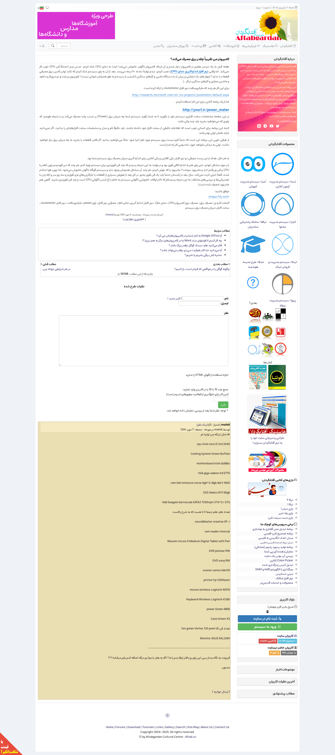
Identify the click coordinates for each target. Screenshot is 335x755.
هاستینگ (269, 46)
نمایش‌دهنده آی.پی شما (278, 551)
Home (109, 727)
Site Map (193, 727)
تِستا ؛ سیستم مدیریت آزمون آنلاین (282, 184)
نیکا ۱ (290, 504)
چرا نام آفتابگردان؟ (287, 121)
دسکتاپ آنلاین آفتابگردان (283, 95)
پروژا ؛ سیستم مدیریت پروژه (282, 303)
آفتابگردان (286, 46)
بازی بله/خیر (286, 513)
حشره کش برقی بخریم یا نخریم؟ (203, 255)
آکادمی (213, 46)
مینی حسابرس (284, 573)
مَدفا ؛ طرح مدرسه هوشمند (253, 264)
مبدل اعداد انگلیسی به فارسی (275, 538)
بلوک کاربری (287, 599)
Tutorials (148, 727)
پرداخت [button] (198, 46)
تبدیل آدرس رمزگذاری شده (277, 565)
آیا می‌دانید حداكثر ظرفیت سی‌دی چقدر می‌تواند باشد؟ (191, 250)
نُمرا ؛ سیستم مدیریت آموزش (253, 184)
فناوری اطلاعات (133, 219)
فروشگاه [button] (230, 46)
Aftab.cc (190, 736)
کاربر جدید (174, 298)
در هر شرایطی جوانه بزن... (55, 269)
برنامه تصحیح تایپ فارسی (278, 533)
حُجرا (275, 103)
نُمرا (281, 103)
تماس (157, 46)
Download (133, 727)
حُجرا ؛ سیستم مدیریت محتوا (282, 224)
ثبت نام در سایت (265, 619)
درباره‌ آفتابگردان (284, 59)
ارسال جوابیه (221, 691)
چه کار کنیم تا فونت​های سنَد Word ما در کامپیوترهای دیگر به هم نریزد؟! (182, 240)
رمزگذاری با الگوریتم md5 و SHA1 (274, 569)
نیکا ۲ (290, 500)
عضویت (266, 7)
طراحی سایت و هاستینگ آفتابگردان (279, 99)
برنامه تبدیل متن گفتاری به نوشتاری (272, 529)
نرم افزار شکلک (284, 578)
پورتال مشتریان (176, 46)
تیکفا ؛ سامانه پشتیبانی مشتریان (253, 224)
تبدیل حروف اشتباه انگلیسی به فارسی (276, 542)
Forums (120, 727)
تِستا (286, 103)
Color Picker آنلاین (281, 560)
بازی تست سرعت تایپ (280, 517)
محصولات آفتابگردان (282, 144)
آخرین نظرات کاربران (282, 681)
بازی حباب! (287, 508)
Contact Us (222, 727)
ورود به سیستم (265, 627)
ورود (258, 7)
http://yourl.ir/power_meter (206, 110)
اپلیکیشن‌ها (249, 46)
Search (180, 727)
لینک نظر (203, 424)
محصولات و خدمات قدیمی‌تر (276, 582)
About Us (207, 727)
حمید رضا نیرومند (218, 196)
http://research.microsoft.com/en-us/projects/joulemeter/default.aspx (180, 95)
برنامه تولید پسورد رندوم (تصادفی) (273, 547)
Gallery (169, 727)
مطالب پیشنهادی (284, 693)
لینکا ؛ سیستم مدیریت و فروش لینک (282, 264)
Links (159, 727)
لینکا (269, 103)
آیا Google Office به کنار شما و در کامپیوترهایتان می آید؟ (189, 235)
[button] (40, 8)
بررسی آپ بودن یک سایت (278, 556)
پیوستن (273, 112)
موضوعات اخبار (285, 669)
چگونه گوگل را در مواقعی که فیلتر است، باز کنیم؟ (202, 269)
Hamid (109, 215)
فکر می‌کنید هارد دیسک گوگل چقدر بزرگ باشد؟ (195, 245)
